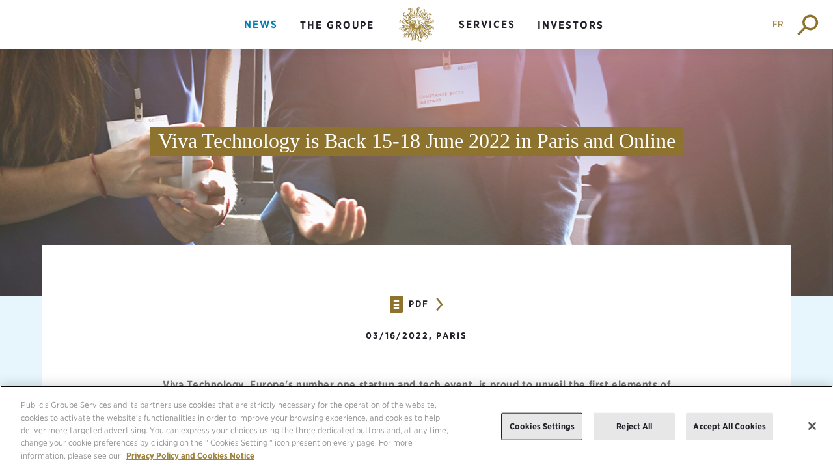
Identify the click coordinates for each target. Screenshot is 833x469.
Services (487, 24)
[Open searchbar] (808, 24)
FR (778, 24)
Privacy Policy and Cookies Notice (190, 456)
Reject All (634, 426)
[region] (416, 427)
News (261, 24)
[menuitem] (261, 35)
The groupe (337, 25)
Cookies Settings (542, 426)
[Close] (812, 426)
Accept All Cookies (729, 426)
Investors (571, 25)
